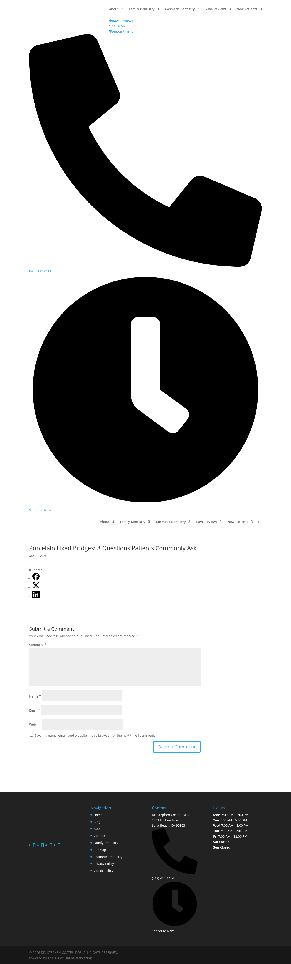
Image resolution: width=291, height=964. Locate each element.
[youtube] (58, 845)
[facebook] (34, 845)
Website (35, 724)
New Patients (238, 522)
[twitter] (42, 845)
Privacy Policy (104, 863)
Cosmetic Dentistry (171, 522)
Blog (97, 822)
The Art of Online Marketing (70, 958)
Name (35, 696)
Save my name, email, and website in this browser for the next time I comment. (95, 735)
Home (98, 815)
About (105, 522)
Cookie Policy (103, 871)
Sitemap (100, 850)
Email (34, 710)
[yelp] (50, 845)
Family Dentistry (133, 522)
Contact (99, 835)
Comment (38, 645)
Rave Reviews (206, 522)
